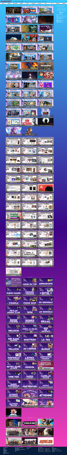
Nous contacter (17, 450)
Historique (63, 3)
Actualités (9, 3)
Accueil (3, 3)
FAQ (45, 3)
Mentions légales (54, 448)
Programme (33, 3)
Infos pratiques (15, 3)
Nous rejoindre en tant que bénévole (20, 449)
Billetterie (21, 3)
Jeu (51, 3)
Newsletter (57, 3)
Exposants (39, 3)
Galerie (27, 3)
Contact (28, 448)
